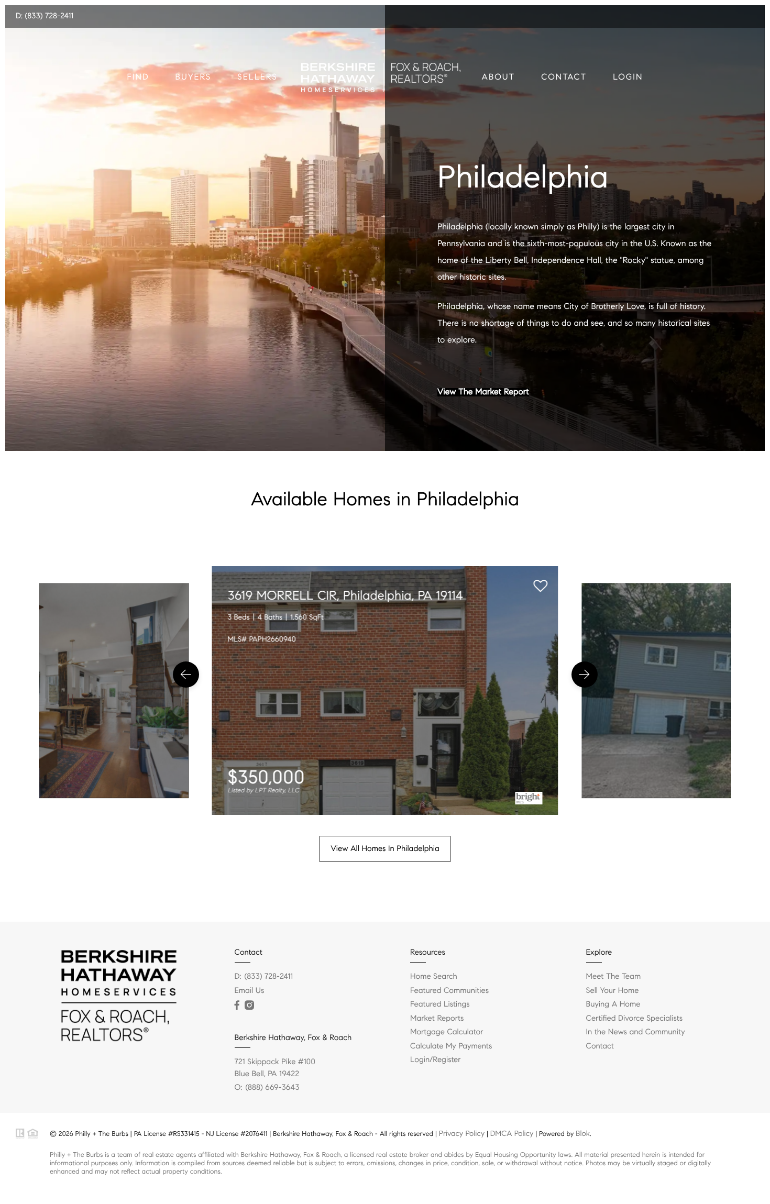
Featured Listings (440, 1004)
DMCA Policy (512, 1133)
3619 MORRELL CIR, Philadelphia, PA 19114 (345, 595)
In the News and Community (635, 1032)
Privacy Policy (462, 1133)
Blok (583, 1133)
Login (628, 77)
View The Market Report (483, 392)
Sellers (257, 77)
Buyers (193, 77)
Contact (564, 77)
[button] (186, 674)
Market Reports (437, 1018)
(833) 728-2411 (269, 976)
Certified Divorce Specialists (634, 1018)
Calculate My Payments (451, 1046)
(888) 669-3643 (272, 1087)
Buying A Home (613, 1004)
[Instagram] (249, 1005)
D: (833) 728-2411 (44, 16)
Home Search (433, 976)
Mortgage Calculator (446, 1032)
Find (138, 77)
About (498, 77)
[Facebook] (237, 1005)
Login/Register (435, 1060)
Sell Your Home (612, 991)
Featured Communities (449, 991)
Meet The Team (613, 976)
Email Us (250, 991)
